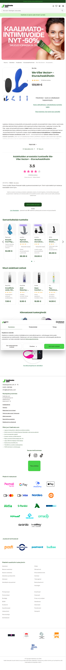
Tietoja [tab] (55, 327)
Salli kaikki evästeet (54, 346)
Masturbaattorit (38, 582)
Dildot (36, 566)
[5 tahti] (39, 80)
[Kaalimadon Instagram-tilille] (35, 455)
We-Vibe (34, 68)
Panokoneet (37, 608)
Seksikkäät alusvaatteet (8, 582)
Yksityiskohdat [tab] (33, 327)
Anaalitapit (37, 592)
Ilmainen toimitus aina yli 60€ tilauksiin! (33, 1)
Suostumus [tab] (11, 327)
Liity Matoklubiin (14, 210)
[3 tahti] (36, 80)
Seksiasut (4, 579)
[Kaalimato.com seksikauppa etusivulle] (17, 6)
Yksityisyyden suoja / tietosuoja (11, 413)
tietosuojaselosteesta (31, 339)
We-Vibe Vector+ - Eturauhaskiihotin (43, 74)
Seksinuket (37, 605)
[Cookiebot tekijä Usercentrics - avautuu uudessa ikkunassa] (57, 322)
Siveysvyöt (37, 595)
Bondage (4, 598)
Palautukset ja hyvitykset (9, 410)
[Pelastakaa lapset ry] (11, 635)
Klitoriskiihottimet (39, 572)
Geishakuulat (5, 617)
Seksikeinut (37, 601)
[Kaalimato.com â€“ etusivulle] (8, 380)
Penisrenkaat (6, 595)
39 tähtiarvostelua (46, 80)
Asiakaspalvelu (6, 404)
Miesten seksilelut (7, 569)
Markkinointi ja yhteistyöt (9, 422)
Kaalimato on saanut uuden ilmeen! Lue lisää (33, 15)
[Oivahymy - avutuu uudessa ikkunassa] (56, 635)
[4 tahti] (38, 80)
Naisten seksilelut (7, 572)
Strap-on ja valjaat (39, 598)
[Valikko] (63, 6)
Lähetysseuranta (7, 416)
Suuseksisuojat (6, 608)
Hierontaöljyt (6, 614)
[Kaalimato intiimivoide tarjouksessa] (33, 39)
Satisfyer (36, 576)
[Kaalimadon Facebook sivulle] (29, 455)
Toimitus (5, 407)
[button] (62, 10)
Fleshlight (37, 585)
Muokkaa (32, 346)
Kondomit (5, 605)
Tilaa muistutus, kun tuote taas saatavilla (47, 112)
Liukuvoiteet (5, 611)
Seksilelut (5, 566)
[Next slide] (63, 242)
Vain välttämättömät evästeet (12, 346)
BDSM (3, 601)
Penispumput (6, 592)
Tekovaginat (37, 579)
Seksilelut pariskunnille (8, 576)
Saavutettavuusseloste (9, 419)
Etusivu (6, 62)
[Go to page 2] (34, 261)
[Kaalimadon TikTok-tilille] (41, 455)
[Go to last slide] (3, 242)
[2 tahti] (34, 80)
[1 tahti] (32, 80)
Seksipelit (37, 611)
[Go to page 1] (31, 261)
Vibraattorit (37, 569)
